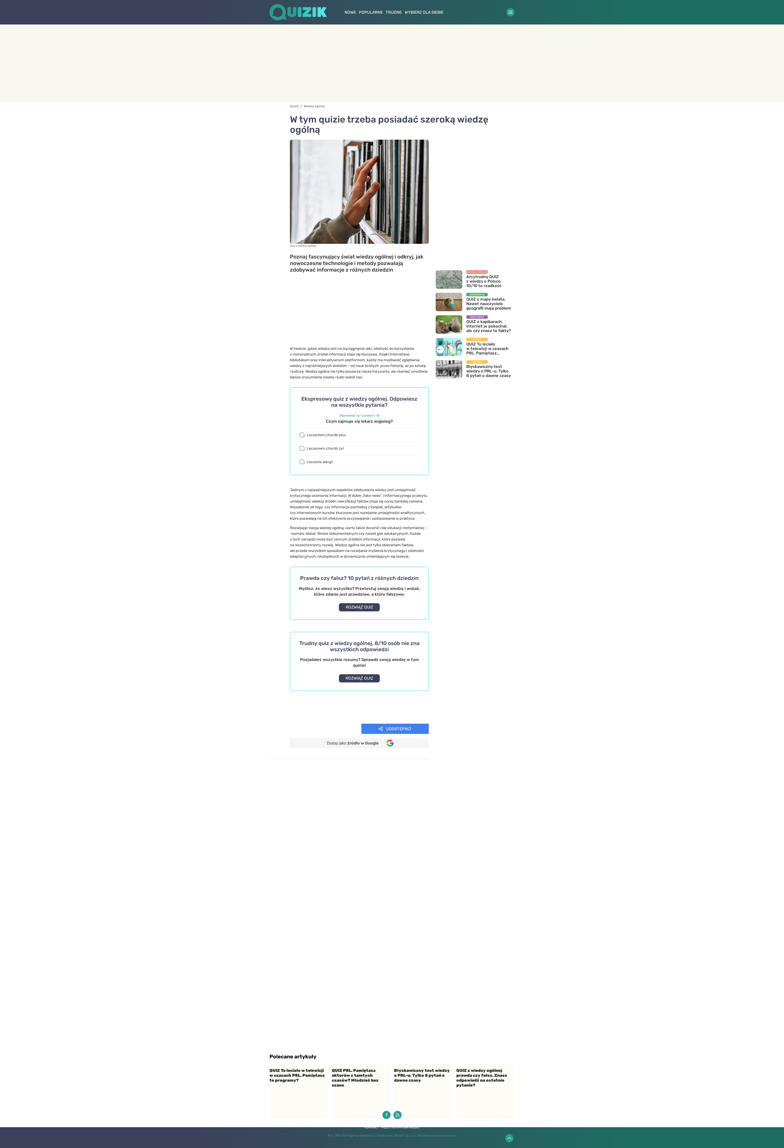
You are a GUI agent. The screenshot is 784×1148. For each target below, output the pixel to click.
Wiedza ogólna (308, 705)
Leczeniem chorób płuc (326, 435)
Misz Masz (304, 717)
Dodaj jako (353, 743)
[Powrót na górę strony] (509, 1138)
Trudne (394, 12)
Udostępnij (398, 728)
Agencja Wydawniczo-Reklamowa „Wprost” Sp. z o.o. (383, 1135)
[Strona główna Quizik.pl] (298, 12)
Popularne (371, 12)
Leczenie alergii (320, 462)
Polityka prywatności (400, 1127)
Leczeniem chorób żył (325, 448)
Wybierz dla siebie (424, 12)
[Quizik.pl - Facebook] (386, 1115)
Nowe (350, 12)
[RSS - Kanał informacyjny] (397, 1115)
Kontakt (371, 1127)
